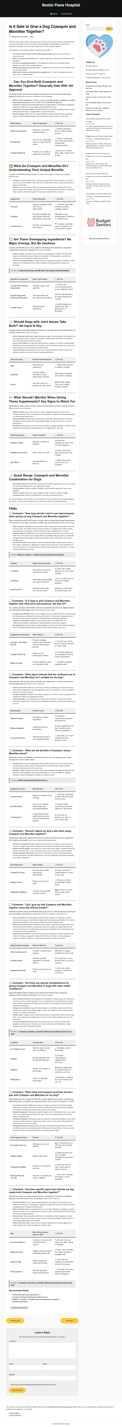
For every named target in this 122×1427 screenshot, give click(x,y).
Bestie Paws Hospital (61, 4)
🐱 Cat (107, 70)
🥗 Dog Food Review (93, 77)
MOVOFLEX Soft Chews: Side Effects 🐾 (27, 1295)
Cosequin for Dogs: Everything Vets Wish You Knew (30, 1297)
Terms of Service (15, 1415)
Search (88, 25)
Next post (69, 1320)
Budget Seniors (91, 136)
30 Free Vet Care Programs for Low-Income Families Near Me (99, 156)
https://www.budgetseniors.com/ (99, 238)
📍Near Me (101, 74)
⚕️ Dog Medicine (91, 66)
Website (12, 1374)
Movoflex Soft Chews (20, 1301)
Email (45, 1364)
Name (11, 1364)
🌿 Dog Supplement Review (19, 1308)
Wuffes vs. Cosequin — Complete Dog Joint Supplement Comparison (36, 1299)
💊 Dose (94, 74)
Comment (13, 1341)
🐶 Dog (88, 74)
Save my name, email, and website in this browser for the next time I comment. (33, 1384)
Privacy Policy (14, 1413)
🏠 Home (53, 14)
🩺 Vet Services (105, 77)
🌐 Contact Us (66, 14)
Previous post (15, 1320)
